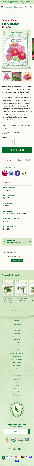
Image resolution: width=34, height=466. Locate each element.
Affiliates (17, 389)
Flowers (5, 14)
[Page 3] (18, 310)
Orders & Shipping (17, 353)
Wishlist (17, 339)
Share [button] (20, 160)
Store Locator (17, 383)
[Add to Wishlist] (12, 294)
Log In (17, 342)
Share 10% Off (17, 386)
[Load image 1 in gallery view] (6, 76)
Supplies (17, 333)
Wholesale (17, 395)
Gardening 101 (17, 356)
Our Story (17, 362)
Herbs (17, 327)
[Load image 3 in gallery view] (27, 76)
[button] (26, 7)
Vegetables (17, 324)
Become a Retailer (17, 392)
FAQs (17, 369)
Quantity (4, 137)
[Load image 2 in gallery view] (16, 76)
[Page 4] (21, 310)
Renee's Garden (19, 464)
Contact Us (17, 380)
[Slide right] (24, 310)
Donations (17, 366)
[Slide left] (10, 310)
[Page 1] (13, 310)
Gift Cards (17, 336)
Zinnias (12, 14)
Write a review (17, 260)
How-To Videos (17, 360)
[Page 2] (15, 310)
